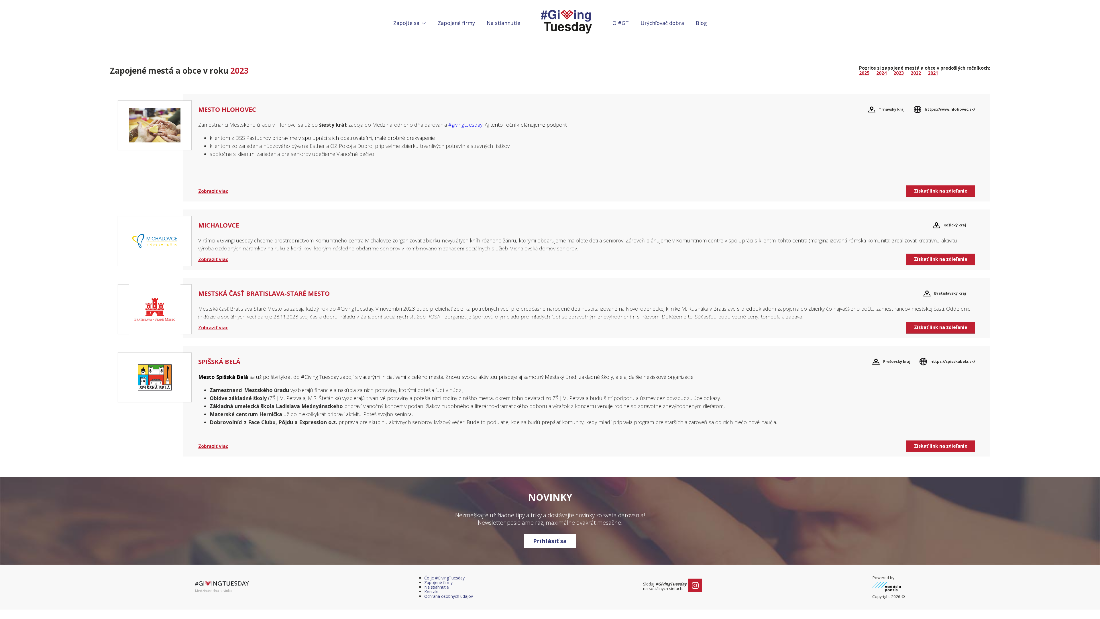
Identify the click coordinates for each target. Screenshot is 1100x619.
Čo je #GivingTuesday (444, 578)
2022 (916, 73)
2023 (898, 73)
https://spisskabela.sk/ (952, 361)
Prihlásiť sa (550, 541)
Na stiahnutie (503, 23)
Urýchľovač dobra (662, 23)
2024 (881, 73)
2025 (864, 73)
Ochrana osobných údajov (448, 596)
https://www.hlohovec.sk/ (950, 109)
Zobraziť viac (213, 191)
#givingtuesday (465, 124)
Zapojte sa (407, 23)
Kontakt (431, 591)
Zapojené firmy (456, 23)
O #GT (620, 23)
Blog (701, 23)
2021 (933, 73)
